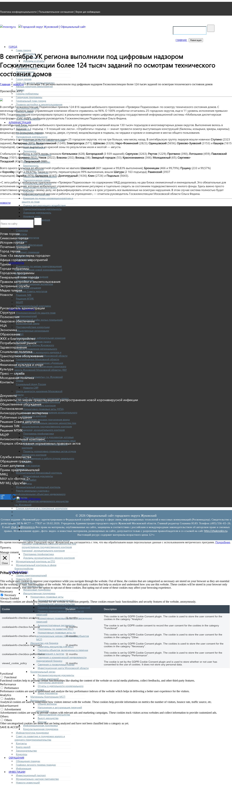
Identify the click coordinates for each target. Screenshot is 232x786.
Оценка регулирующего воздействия (44, 205)
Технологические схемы (36, 180)
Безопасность (31, 165)
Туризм (5, 264)
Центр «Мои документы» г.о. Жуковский (39, 377)
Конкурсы (21, 754)
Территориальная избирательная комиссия (40, 338)
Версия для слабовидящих (88, 11)
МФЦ (4, 474)
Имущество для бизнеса (44, 643)
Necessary (10, 595)
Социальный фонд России (31, 384)
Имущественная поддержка (39, 593)
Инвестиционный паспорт (31, 775)
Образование (10, 334)
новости (5, 202)
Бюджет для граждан (28, 465)
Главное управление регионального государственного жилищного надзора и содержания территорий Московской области (40, 352)
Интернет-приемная (27, 252)
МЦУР (19, 302)
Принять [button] (5, 547)
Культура (6, 369)
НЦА (3, 325)
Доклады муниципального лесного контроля (49, 557)
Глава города (23, 50)
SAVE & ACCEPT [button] (10, 727)
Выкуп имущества (48, 718)
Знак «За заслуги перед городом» (25, 255)
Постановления (11, 408)
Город (13, 46)
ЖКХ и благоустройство (17, 338)
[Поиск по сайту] (210, 28)
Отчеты (27, 483)
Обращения (16, 757)
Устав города (10, 233)
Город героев (23, 79)
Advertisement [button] (9, 705)
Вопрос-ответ (38, 700)
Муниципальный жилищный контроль (38, 487)
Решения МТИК (25, 298)
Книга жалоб (23, 747)
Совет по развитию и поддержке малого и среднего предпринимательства (39, 737)
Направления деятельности (31, 136)
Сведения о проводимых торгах (56, 664)
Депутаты (21, 234)
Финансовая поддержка (37, 589)
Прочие (42, 721)
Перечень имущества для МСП (56, 646)
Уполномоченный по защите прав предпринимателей (34, 314)
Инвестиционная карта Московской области (63, 668)
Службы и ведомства (15, 457)
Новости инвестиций (28, 782)
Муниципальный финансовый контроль (39, 472)
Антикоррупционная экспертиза (34, 284)
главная (181, 40)
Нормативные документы (38, 476)
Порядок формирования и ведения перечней (64, 607)
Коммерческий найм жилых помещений (39, 319)
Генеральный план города (31, 100)
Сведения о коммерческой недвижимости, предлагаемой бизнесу (61, 659)
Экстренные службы (15, 286)
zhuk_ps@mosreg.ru (23, 527)
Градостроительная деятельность (42, 209)
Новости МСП (24, 579)
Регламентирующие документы (56, 675)
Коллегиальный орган (42, 671)
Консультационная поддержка (40, 729)
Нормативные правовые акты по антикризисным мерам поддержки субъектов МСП (62, 636)
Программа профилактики (38, 433)
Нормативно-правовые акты (46, 596)
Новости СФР (30, 387)
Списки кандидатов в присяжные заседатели (41, 508)
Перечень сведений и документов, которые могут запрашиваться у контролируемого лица (49, 438)
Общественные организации (32, 330)
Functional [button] (6, 673)
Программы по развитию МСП (55, 629)
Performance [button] (8, 684)
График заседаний (48, 678)
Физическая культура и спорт (21, 364)
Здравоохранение (13, 347)
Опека (19, 380)
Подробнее (222, 542)
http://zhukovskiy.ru (215, 531)
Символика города (14, 238)
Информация (23, 768)
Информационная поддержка (40, 725)
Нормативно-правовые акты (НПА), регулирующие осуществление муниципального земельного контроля (49, 412)
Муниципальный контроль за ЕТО (35, 561)
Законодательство (26, 750)
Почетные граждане (15, 247)
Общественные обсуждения (20, 404)
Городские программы (29, 97)
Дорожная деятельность (37, 212)
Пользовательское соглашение (56, 11)
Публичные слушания (16, 417)
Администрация (20, 122)
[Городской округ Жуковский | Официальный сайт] (52, 26)
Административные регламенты (56, 625)
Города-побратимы (27, 93)
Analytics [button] (5, 695)
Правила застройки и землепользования (39, 104)
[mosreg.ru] (8, 26)
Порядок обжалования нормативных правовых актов (40, 443)
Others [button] (4, 716)
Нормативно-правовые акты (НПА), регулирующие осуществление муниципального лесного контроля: (49, 533)
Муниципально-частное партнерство (37, 779)
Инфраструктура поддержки (32, 732)
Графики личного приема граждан (36, 764)
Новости (6, 294)
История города (12, 242)
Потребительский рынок (18, 343)
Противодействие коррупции (33, 327)
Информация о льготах (51, 653)
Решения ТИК (23, 295)
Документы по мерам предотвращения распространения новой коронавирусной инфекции (38, 269)
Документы (16, 262)
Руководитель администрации (22, 308)
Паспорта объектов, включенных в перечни (63, 650)
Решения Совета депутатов (31, 291)
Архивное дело (31, 216)
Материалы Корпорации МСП (47, 696)
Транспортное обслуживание (21, 356)
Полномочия (9, 317)
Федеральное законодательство (56, 600)
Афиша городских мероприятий (34, 86)
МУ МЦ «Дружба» (13, 483)
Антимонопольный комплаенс (33, 305)
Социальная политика (16, 351)
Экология (7, 360)
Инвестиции (17, 771)
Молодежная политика (17, 377)
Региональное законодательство (56, 604)
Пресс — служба (12, 373)
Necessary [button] (6, 591)
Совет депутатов (12, 465)
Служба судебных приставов (32, 512)
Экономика (29, 151)
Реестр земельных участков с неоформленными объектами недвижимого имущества (39, 494)
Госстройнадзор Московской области (37, 359)
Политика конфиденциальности (18, 11)
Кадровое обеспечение (17, 321)
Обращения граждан (28, 761)
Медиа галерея (11, 290)
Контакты (21, 743)
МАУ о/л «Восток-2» (15, 478)
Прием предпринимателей (31, 575)
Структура (22, 230)
